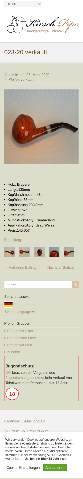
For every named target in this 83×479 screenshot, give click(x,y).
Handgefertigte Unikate (43, 31)
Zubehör (13, 352)
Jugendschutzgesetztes (24, 378)
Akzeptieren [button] (54, 468)
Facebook (12, 421)
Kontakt (39, 421)
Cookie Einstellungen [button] (23, 468)
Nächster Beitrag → (63, 267)
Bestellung (12, 240)
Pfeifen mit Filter (20, 331)
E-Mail (26, 421)
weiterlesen (14, 459)
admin (13, 75)
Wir (8, 373)
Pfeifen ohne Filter (21, 338)
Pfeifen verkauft (21, 79)
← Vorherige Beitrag (20, 267)
